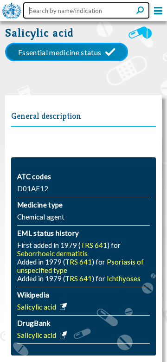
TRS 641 (93, 245)
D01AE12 (32, 188)
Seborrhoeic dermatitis (52, 253)
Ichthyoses (124, 278)
